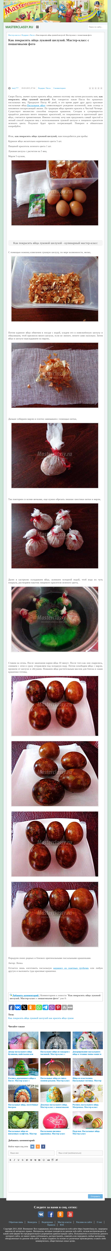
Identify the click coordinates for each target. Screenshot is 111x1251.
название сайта (19, 27)
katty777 (15, 88)
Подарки (41, 88)
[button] (10, 1159)
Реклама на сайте (84, 1222)
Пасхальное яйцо (36, 105)
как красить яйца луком (61, 1018)
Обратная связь (16, 1222)
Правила (51, 1225)
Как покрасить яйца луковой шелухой (28, 1018)
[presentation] (10, 1159)
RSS (62, 1225)
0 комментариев (59, 88)
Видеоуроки (47, 1222)
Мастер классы (64, 1222)
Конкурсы (32, 1222)
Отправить (95, 1196)
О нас (99, 1222)
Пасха (48, 88)
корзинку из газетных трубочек (71, 968)
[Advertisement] (55, 67)
